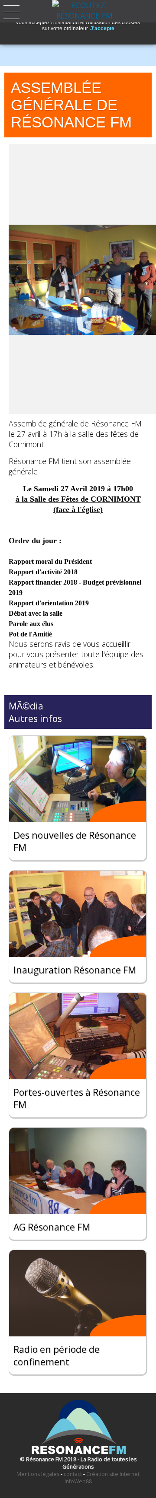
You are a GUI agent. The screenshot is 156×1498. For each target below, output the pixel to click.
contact (73, 1474)
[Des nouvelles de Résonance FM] (77, 779)
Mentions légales (37, 1474)
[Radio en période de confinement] (77, 1293)
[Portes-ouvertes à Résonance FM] (77, 1036)
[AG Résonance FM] (77, 1171)
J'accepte (102, 28)
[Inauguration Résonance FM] (77, 914)
